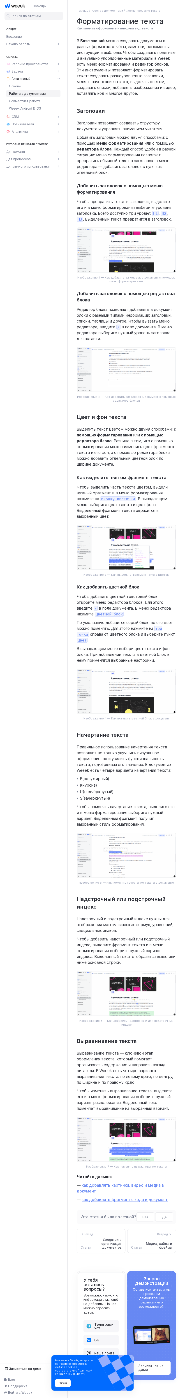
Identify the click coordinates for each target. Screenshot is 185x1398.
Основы (15, 86)
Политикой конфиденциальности (73, 1372)
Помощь (39, 6)
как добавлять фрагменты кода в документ (125, 1199)
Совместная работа (25, 101)
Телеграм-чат (103, 1326)
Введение (14, 36)
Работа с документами (27, 93)
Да (164, 1217)
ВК (96, 1340)
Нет (145, 1217)
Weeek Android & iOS (25, 108)
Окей (63, 1383)
